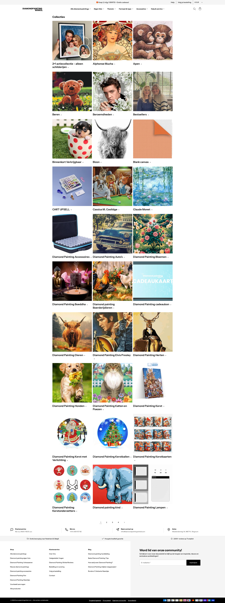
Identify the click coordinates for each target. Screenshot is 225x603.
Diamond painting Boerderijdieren (104, 306)
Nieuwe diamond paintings (19, 567)
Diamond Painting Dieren (67, 355)
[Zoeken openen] (194, 8)
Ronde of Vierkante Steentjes (98, 571)
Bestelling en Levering (56, 567)
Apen (136, 63)
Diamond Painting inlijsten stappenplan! (102, 567)
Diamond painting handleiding (99, 554)
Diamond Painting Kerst (147, 406)
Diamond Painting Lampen (149, 507)
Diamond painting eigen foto (20, 558)
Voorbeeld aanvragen (17, 584)
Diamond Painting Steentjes (20, 580)
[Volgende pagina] (124, 522)
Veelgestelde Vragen (56, 558)
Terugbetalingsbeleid (95, 600)
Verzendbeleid (132, 600)
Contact (52, 575)
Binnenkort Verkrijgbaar (66, 162)
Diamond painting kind (106, 507)
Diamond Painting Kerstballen (111, 456)
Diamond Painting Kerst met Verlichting (69, 458)
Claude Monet (141, 209)
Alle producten (15, 589)
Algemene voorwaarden (119, 600)
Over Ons (52, 554)
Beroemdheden (102, 114)
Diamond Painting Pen (18, 575)
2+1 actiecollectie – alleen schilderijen (67, 65)
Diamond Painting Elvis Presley (112, 355)
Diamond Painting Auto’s (108, 256)
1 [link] (100, 522)
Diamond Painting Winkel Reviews (61, 562)
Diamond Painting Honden (68, 406)
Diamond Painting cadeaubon (151, 304)
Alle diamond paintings (18, 554)
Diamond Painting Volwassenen (21, 562)
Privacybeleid (107, 600)
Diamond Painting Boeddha (69, 304)
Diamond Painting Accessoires (71, 256)
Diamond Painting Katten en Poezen (110, 407)
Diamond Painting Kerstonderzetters (63, 509)
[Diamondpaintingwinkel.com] (32, 8)
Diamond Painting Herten (148, 355)
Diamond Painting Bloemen (149, 256)
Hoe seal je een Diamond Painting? (100, 562)
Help (172, 2)
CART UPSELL (61, 209)
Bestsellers (140, 114)
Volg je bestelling (184, 2)
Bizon (96, 162)
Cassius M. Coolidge (105, 209)
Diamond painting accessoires (20, 571)
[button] (199, 8)
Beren (56, 114)
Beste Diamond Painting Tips (98, 558)
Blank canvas (141, 162)
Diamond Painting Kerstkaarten (152, 456)
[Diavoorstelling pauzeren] (144, 2)
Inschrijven (193, 563)
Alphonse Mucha (103, 63)
